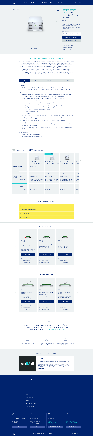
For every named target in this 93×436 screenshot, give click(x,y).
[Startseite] (13, 2)
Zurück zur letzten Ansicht (17, 9)
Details (24, 80)
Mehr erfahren (73, 426)
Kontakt (60, 2)
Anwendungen (34, 2)
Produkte (26, 2)
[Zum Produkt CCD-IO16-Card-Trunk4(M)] (46, 235)
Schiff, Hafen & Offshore (30, 397)
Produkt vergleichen (68, 47)
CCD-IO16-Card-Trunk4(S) (64, 244)
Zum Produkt (27, 254)
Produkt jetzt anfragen (71, 37)
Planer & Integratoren (30, 406)
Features (36, 80)
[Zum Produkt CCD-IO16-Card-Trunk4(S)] (65, 235)
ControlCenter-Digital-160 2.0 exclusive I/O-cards (36, 163)
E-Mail (18, 426)
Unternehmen (44, 2)
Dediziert (28, 6)
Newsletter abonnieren (27, 343)
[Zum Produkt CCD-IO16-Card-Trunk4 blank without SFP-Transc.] (28, 235)
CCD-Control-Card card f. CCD (46, 292)
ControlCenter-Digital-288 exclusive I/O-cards (67, 162)
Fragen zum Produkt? (68, 49)
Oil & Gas (27, 400)
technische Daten (65, 80)
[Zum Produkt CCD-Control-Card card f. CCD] (46, 283)
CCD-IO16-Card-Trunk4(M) (45, 244)
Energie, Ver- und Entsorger (31, 403)
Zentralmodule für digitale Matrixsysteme (37, 6)
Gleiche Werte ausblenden (38, 150)
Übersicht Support (55, 426)
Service (51, 2)
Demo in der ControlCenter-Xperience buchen (47, 344)
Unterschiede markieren (20, 150)
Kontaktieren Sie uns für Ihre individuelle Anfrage (65, 344)
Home (14, 6)
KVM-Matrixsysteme (23, 6)
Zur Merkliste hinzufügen (69, 45)
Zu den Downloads (71, 40)
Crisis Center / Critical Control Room (31, 394)
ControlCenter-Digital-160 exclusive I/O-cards (52, 162)
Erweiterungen (49, 80)
